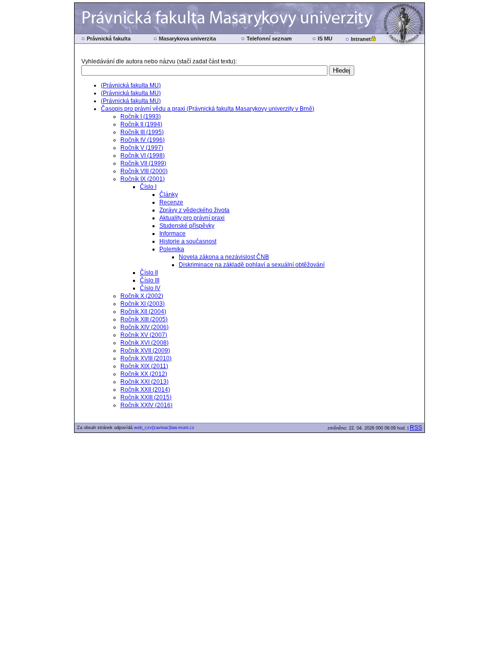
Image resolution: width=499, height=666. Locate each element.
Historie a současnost (187, 241)
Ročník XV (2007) (143, 335)
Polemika (171, 249)
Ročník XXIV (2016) (146, 405)
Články (168, 194)
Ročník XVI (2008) (144, 342)
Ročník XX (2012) (143, 374)
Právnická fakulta (109, 38)
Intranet (361, 39)
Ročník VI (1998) (142, 155)
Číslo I (148, 186)
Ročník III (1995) (142, 132)
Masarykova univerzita (187, 38)
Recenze (171, 202)
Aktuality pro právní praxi (192, 218)
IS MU (325, 38)
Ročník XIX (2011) (144, 366)
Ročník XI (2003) (142, 303)
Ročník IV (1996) (142, 140)
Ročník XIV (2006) (144, 327)
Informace (172, 233)
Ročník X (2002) (141, 296)
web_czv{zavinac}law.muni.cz (164, 427)
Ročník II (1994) (141, 124)
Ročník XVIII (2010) (146, 358)
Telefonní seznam (269, 38)
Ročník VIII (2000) (144, 171)
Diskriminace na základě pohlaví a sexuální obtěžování (252, 264)
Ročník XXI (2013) (144, 381)
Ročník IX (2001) (142, 179)
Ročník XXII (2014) (145, 389)
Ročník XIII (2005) (144, 319)
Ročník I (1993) (140, 116)
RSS (416, 427)
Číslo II (149, 272)
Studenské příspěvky (186, 225)
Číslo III (149, 280)
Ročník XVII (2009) (145, 350)
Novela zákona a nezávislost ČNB (224, 257)
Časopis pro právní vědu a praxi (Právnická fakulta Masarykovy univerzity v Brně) (207, 108)
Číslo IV (150, 288)
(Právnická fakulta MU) (131, 85)
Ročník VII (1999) (143, 163)
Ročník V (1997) (141, 147)
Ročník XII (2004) (143, 311)
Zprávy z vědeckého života (194, 210)
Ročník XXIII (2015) (146, 397)
